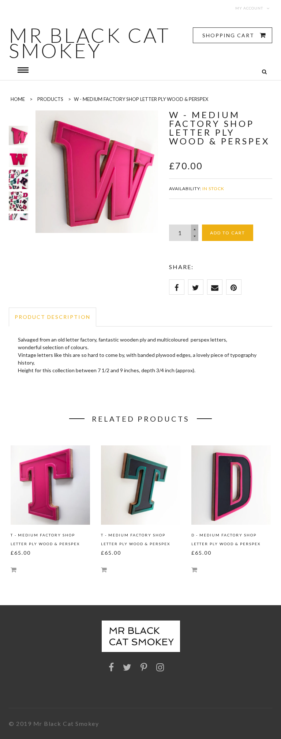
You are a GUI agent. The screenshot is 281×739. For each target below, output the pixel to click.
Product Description (52, 317)
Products (50, 99)
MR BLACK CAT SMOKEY (89, 42)
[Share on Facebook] (176, 287)
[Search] (264, 72)
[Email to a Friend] (214, 287)
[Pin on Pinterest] (233, 287)
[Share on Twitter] (195, 287)
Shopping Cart (229, 35)
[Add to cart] (13, 569)
